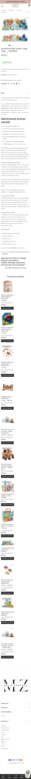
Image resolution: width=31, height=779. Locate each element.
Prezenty (18, 10)
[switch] (27, 777)
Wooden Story (4, 748)
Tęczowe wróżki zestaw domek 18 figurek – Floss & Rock (7, 296)
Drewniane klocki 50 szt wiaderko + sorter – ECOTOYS (7, 495)
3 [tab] (12, 45)
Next (28, 30)
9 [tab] (20, 45)
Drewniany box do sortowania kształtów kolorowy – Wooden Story (6, 466)
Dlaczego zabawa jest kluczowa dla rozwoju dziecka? (13, 263)
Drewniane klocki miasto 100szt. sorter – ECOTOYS (7, 613)
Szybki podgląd (12, 282)
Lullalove (3, 725)
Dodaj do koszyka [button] (7, 308)
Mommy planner (5, 730)
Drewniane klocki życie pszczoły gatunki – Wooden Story (7, 363)
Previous (2, 30)
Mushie (3, 732)
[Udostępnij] (12, 767)
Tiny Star (3, 744)
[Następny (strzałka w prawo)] (11, 771)
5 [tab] (15, 45)
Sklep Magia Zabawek (12, 10)
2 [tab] (11, 45)
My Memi (3, 735)
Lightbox (27, 18)
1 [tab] (9, 45)
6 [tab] (16, 45)
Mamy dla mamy (5, 728)
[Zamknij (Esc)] (17, 767)
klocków (14, 248)
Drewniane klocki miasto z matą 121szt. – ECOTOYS (7, 549)
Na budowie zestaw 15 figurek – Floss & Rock (7, 525)
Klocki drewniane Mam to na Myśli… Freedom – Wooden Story (7, 645)
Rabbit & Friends (5, 739)
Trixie (2, 746)
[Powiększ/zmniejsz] (4, 767)
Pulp (2, 737)
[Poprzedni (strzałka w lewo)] (5, 771)
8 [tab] (19, 45)
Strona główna (4, 10)
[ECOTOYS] (7, 62)
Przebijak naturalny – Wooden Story (7, 397)
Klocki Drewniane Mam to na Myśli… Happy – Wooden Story (7, 431)
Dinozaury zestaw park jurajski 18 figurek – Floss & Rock (7, 329)
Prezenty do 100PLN (4, 12)
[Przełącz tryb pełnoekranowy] (8, 767)
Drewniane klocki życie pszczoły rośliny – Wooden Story (7, 581)
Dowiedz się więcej (7, 375)
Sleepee (3, 741)
